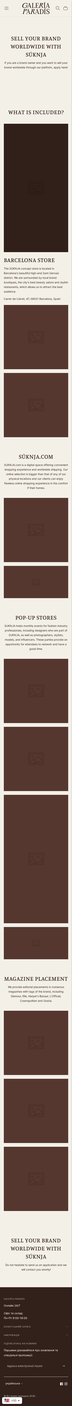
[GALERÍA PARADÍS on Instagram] (66, 1384)
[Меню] (6, 8)
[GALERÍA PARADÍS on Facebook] (61, 1384)
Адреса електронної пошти (23, 1361)
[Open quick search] (57, 8)
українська (12, 1383)
